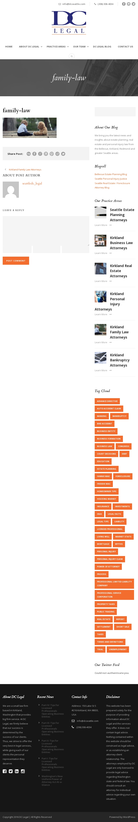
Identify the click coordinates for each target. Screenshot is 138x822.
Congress (123, 446)
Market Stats (123, 536)
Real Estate (103, 619)
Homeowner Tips (106, 491)
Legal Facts (114, 514)
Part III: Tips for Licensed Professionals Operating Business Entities (53, 728)
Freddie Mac (104, 483)
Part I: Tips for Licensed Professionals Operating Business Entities (53, 764)
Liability (119, 521)
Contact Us (125, 46)
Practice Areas (56, 46)
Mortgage (103, 544)
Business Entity (106, 431)
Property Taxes (106, 604)
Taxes (100, 634)
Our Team (79, 46)
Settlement (104, 626)
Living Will (103, 536)
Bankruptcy (119, 416)
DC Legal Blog (102, 46)
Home (8, 46)
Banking (102, 416)
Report (120, 619)
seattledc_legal (32, 183)
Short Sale (122, 626)
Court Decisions (106, 453)
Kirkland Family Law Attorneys (119, 332)
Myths (119, 544)
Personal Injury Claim (110, 559)
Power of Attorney (108, 566)
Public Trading (105, 611)
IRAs (99, 514)
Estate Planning (106, 468)
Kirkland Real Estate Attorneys (121, 270)
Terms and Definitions (110, 641)
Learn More (101, 225)
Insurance (103, 506)
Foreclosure (123, 476)
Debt (124, 453)
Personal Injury (106, 551)
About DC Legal (29, 46)
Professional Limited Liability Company (114, 583)
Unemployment (118, 649)
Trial (100, 649)
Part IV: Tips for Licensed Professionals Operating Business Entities (53, 710)
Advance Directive (107, 401)
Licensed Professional (110, 529)
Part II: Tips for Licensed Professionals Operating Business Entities (53, 746)
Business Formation (109, 438)
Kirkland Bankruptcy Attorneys (120, 360)
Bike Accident (104, 423)
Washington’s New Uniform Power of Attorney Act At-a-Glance (52, 780)
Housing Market (106, 498)
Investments (122, 506)
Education (103, 461)
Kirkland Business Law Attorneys (121, 242)
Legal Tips (103, 521)
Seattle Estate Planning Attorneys (122, 214)
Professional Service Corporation (109, 595)
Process (101, 574)
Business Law (104, 446)
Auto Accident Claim (109, 408)
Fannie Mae (103, 476)
